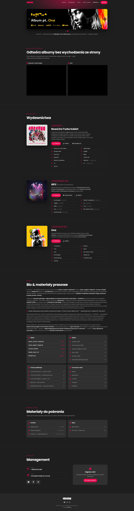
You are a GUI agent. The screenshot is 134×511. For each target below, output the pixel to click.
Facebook (74, 382)
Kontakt (104, 2)
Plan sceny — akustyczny (89, 430)
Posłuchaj (56, 143)
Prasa (78, 2)
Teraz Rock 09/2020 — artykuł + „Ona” (40, 379)
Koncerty (95, 2)
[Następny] (104, 19)
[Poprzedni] (29, 19)
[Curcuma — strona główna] (30, 2)
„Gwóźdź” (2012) (76, 356)
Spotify (74, 371)
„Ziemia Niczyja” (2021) (78, 345)
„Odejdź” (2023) (76, 341)
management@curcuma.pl (40, 476)
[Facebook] (33, 482)
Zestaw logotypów (47, 430)
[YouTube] (28, 482)
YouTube (74, 379)
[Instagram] (38, 482)
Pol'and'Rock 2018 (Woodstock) (80, 359)
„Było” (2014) (75, 352)
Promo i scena (87, 2)
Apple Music (75, 375)
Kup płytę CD (77, 143)
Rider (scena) (89, 427)
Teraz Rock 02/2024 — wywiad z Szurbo (41, 371)
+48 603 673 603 (36, 469)
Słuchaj (64, 2)
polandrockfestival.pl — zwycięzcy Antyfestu (42, 386)
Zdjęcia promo (47, 427)
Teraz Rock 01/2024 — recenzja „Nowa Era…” (42, 375)
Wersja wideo (68, 195)
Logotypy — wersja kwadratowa (47, 434)
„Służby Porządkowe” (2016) (79, 349)
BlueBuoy (69, 507)
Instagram (74, 386)
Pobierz (67, 143)
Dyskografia (71, 2)
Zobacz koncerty (91, 480)
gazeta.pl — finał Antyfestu (38, 382)
